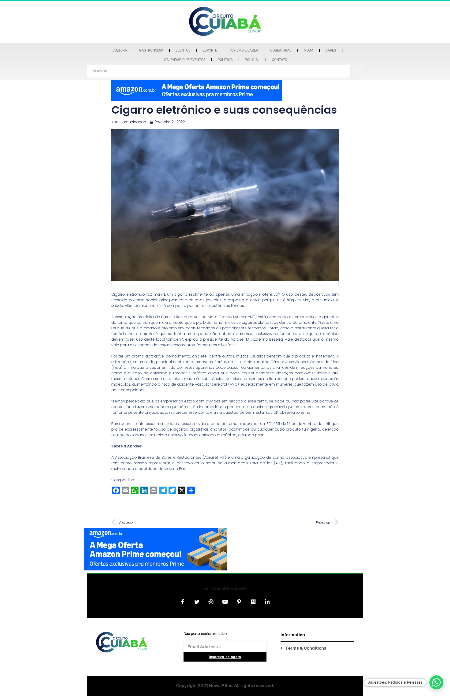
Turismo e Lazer (243, 50)
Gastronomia (151, 50)
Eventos (183, 50)
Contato (279, 60)
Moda (308, 50)
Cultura (119, 50)
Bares (331, 50)
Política (225, 60)
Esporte (210, 50)
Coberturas (281, 50)
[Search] (356, 71)
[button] (436, 682)
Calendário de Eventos (185, 60)
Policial (252, 60)
